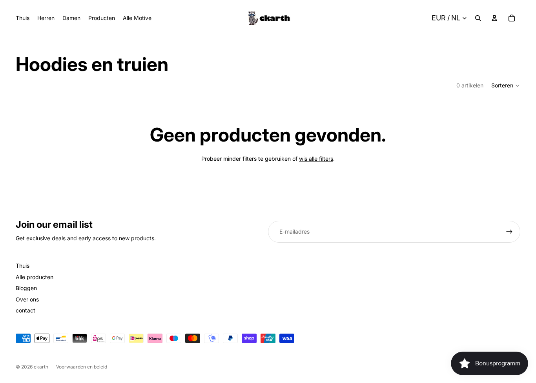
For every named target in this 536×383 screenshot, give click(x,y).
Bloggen (26, 288)
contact (25, 310)
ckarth (41, 367)
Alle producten (34, 277)
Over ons (27, 299)
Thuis (22, 265)
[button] (505, 85)
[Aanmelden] (509, 231)
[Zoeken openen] (478, 18)
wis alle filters (316, 158)
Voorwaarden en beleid (81, 367)
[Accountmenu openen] (494, 18)
